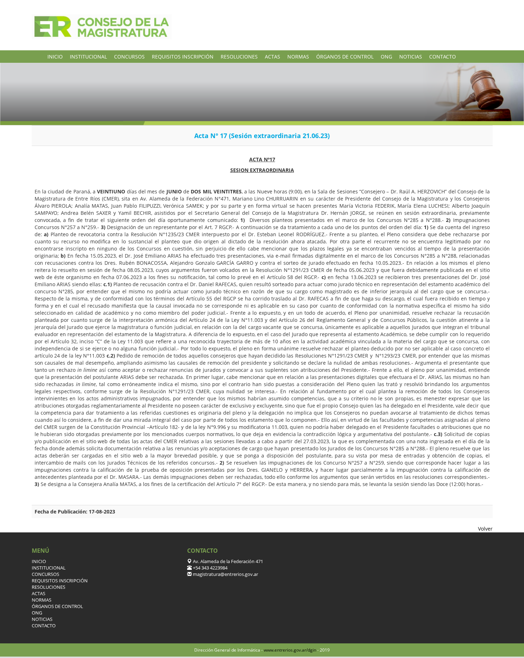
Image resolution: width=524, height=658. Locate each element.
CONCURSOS (129, 56)
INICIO (55, 56)
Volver (485, 528)
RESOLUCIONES (239, 56)
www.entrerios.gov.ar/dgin (290, 650)
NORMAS (298, 56)
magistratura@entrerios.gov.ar (225, 574)
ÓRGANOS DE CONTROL (345, 56)
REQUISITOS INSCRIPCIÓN (183, 56)
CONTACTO (442, 56)
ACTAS (272, 56)
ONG (386, 56)
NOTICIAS (410, 56)
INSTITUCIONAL (88, 56)
